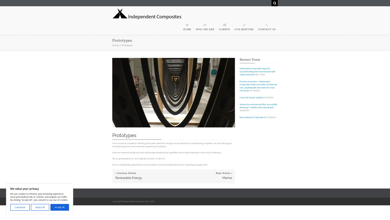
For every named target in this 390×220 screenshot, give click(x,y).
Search (274, 3)
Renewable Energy (128, 177)
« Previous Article (125, 173)
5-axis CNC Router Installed (251, 97)
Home (115, 45)
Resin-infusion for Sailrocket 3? (253, 117)
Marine (227, 177)
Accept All (59, 207)
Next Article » (224, 173)
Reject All (40, 207)
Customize (20, 207)
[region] (39, 199)
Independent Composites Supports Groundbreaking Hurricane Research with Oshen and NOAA (257, 71)
